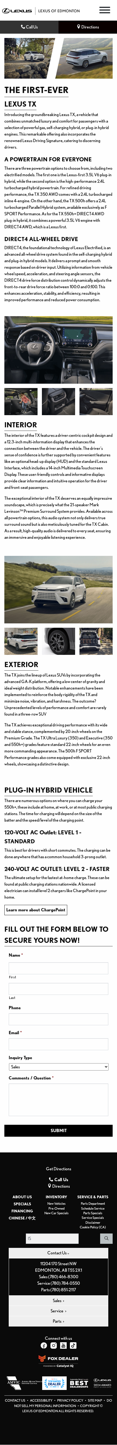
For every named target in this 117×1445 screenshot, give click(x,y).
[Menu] (104, 11)
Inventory (56, 1197)
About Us (22, 1197)
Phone (15, 1007)
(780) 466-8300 (63, 1276)
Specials (22, 1204)
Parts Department (93, 1204)
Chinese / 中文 (22, 1218)
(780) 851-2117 (63, 1289)
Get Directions (58, 1168)
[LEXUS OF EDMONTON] (41, 10)
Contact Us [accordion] (57, 1252)
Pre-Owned (56, 1208)
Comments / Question (31, 1078)
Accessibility (41, 1400)
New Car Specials (56, 1213)
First (12, 977)
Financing (22, 1211)
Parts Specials (92, 1213)
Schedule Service (92, 1208)
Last (12, 998)
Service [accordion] (57, 1310)
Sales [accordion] (57, 1300)
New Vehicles (56, 1204)
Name (16, 955)
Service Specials (93, 1218)
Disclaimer (92, 1222)
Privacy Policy (70, 1400)
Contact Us (15, 1400)
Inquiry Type (20, 1057)
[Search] (106, 1238)
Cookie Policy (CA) (93, 1227)
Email (15, 1032)
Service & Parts (92, 1197)
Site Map (95, 1400)
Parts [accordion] (57, 1321)
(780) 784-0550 (65, 1283)
